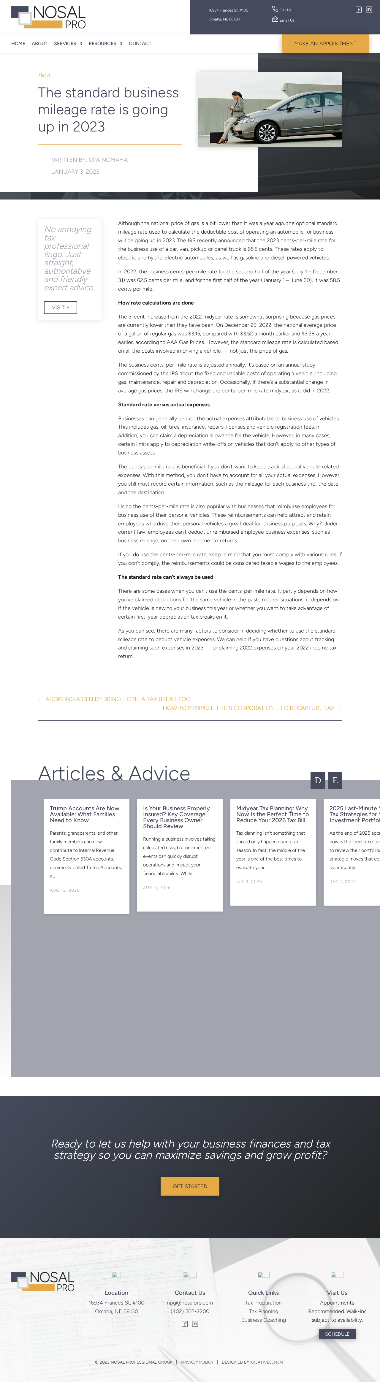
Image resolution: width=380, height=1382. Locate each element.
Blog (44, 75)
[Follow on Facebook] (359, 10)
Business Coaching (263, 1320)
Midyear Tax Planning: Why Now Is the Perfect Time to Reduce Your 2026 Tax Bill (272, 814)
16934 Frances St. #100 (116, 1302)
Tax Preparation (263, 1302)
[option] (86, 856)
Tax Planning (263, 1311)
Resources (102, 43)
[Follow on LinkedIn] (369, 10)
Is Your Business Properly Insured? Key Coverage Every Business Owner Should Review (176, 817)
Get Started (190, 1186)
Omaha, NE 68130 (116, 1311)
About (40, 43)
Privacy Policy (197, 1362)
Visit (58, 307)
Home (18, 43)
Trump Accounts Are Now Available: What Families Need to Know (84, 814)
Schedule (337, 1334)
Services (65, 43)
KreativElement (267, 1362)
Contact (140, 43)
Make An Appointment (325, 43)
